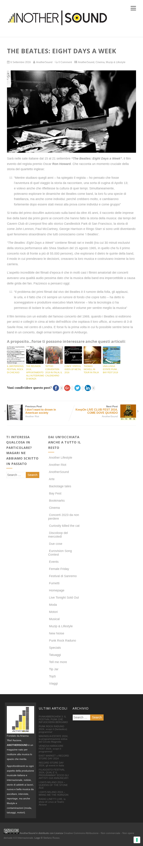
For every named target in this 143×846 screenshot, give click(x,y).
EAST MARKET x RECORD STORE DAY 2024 (54, 757)
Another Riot (32, 416)
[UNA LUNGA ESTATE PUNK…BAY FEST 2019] (111, 355)
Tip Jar (53, 669)
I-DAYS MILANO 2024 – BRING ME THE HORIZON (53, 793)
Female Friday (59, 569)
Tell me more (58, 662)
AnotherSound (86, 62)
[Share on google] (68, 387)
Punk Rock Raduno (62, 640)
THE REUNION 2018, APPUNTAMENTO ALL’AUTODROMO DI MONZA (35, 372)
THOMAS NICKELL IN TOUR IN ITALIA (91, 369)
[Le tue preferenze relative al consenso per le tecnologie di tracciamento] (137, 840)
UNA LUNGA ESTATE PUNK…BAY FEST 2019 (111, 369)
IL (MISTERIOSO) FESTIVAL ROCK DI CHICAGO (15, 369)
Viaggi (53, 683)
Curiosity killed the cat (64, 525)
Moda (53, 604)
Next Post (97, 409)
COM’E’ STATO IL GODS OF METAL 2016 (73, 369)
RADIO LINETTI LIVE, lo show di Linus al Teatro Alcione (52, 802)
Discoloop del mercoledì (58, 534)
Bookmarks (57, 500)
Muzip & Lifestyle (115, 62)
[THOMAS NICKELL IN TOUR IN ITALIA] (92, 355)
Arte (52, 479)
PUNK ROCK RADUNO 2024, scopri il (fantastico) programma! (53, 729)
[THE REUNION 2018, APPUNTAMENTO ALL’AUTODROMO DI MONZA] (35, 355)
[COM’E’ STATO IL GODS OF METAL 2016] (73, 355)
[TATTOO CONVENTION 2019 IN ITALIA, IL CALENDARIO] (54, 355)
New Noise (56, 633)
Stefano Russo (51, 837)
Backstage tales (60, 486)
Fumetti (54, 583)
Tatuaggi (55, 655)
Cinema (100, 62)
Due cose (55, 543)
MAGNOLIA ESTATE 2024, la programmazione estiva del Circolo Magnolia (53, 739)
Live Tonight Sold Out (64, 597)
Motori (53, 612)
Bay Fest (55, 493)
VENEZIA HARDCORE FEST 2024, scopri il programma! (51, 748)
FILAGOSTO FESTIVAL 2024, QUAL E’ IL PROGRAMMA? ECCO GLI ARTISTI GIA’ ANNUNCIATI (54, 773)
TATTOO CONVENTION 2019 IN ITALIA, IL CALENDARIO (53, 371)
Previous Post (40, 409)
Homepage (56, 590)
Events (54, 561)
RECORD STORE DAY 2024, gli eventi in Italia (51, 764)
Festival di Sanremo (63, 576)
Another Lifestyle (60, 457)
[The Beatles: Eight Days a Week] (71, 111)
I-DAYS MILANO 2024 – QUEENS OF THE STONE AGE (53, 785)
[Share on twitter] (78, 387)
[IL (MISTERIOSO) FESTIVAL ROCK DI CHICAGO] (15, 355)
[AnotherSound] (72, 35)
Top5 (52, 676)
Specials (55, 647)
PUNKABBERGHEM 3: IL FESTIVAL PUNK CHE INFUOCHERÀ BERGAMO (53, 719)
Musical (54, 619)
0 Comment (65, 62)
